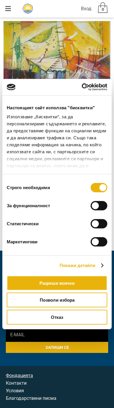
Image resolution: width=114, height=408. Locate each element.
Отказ (57, 316)
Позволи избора (57, 300)
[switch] (99, 205)
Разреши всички (57, 282)
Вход (86, 8)
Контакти (16, 383)
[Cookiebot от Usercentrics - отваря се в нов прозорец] (82, 87)
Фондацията (19, 375)
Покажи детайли (77, 265)
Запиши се (57, 347)
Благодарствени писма (31, 398)
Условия (15, 390)
